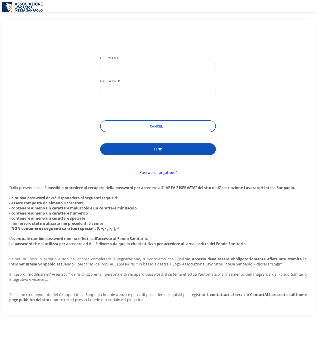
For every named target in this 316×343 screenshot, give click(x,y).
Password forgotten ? (158, 172)
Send (158, 149)
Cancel (158, 126)
